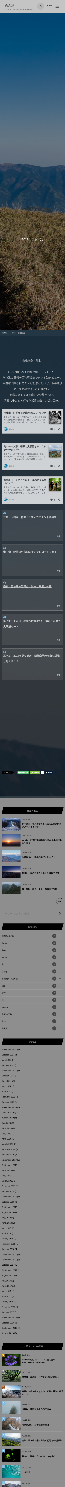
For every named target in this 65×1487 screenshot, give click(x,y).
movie (28, 957)
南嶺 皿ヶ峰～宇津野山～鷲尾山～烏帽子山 (42, 1440)
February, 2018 (8, 1244)
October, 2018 (8, 1202)
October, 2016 (8, 1323)
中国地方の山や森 (28, 978)
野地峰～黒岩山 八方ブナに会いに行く (40, 1377)
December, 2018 (9, 1196)
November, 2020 (9, 1107)
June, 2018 (7, 1223)
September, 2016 (9, 1328)
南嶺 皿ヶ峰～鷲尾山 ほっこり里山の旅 (27, 586)
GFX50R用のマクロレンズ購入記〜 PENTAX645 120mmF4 (38, 1361)
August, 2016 (8, 1333)
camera (28, 1007)
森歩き (28, 971)
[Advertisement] (32, 730)
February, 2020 (8, 1149)
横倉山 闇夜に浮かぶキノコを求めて (39, 1456)
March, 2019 (7, 1181)
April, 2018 (6, 1233)
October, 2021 (8, 1076)
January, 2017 (8, 1312)
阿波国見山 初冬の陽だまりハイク (38, 857)
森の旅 (11, 5)
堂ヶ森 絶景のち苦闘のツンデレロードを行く (30, 552)
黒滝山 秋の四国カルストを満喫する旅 (40, 873)
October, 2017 (8, 1265)
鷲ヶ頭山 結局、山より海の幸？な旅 (39, 889)
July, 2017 (6, 1281)
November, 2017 (9, 1259)
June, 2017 (7, 1286)
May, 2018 (6, 1228)
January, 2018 (8, 1249)
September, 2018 (9, 1207)
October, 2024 (8, 1055)
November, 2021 (9, 1070)
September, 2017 (9, 1270)
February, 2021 (8, 1097)
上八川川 (26, 1472)
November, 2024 (9, 1049)
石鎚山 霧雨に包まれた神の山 (36, 1409)
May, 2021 (6, 1086)
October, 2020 (8, 1112)
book (28, 986)
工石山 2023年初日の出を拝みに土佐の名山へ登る (42, 841)
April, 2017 (6, 1296)
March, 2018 (7, 1238)
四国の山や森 (28, 936)
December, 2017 (9, 1254)
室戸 (28, 993)
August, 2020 (8, 1118)
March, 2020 (7, 1144)
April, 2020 (6, 1139)
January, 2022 (8, 1065)
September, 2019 (9, 1165)
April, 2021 (6, 1091)
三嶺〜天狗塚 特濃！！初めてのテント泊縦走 (30, 517)
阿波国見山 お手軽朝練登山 (35, 1424)
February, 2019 (8, 1186)
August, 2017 (8, 1275)
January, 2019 (8, 1191)
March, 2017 (7, 1302)
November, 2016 (9, 1317)
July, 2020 (6, 1123)
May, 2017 (6, 1291)
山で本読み (28, 1014)
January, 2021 (8, 1102)
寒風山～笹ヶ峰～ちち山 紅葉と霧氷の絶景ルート (42, 1392)
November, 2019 (9, 1160)
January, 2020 (8, 1154)
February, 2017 (8, 1307)
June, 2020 (7, 1128)
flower (28, 943)
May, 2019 (6, 1175)
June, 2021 (7, 1081)
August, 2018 (8, 1212)
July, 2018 (6, 1217)
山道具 (28, 1028)
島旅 (28, 1021)
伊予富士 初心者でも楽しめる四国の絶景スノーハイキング (41, 825)
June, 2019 (7, 1170)
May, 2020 (6, 1133)
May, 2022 (6, 1060)
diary (28, 950)
